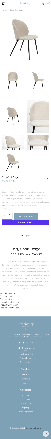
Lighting (25, 407)
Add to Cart (26, 216)
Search (25, 383)
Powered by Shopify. (33, 428)
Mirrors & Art (25, 403)
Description (25, 235)
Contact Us (25, 379)
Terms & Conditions (26, 354)
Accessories (25, 399)
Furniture (25, 395)
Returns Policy (25, 362)
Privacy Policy (25, 358)
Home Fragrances (25, 412)
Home (4, 10)
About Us (25, 375)
